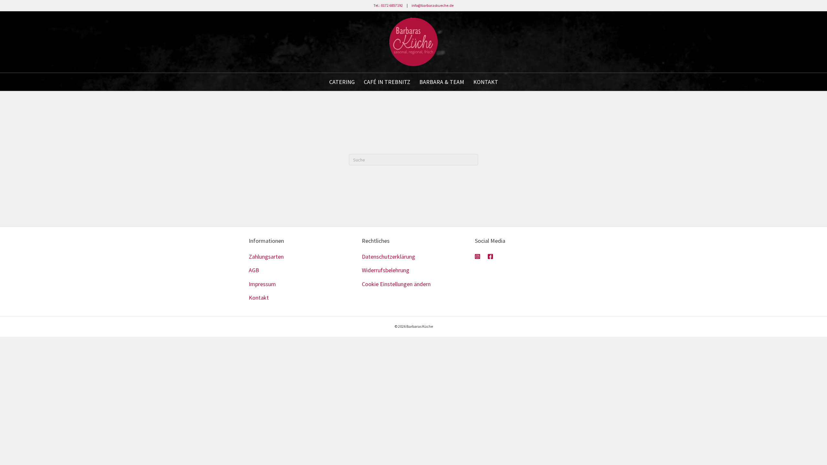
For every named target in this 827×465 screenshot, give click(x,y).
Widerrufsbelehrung (385, 270)
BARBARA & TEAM (441, 82)
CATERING (342, 82)
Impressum (262, 284)
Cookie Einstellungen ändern (396, 284)
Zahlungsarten (266, 256)
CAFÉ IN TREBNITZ (387, 82)
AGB (254, 270)
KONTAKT (485, 82)
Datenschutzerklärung (388, 256)
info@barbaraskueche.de (433, 5)
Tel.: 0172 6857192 (388, 5)
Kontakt (259, 297)
